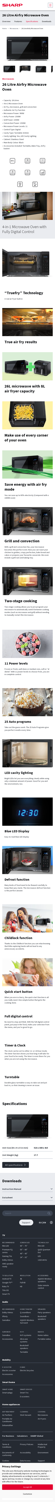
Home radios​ (43, 1335)
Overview (6, 21)
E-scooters (24, 1396)
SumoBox (6, 1320)
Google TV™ (7, 1282)
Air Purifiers (7, 1415)
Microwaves (14, 28)
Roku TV (5, 1286)
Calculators (22, 1436)
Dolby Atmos (7, 1260)
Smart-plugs (7, 1392)
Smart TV (6, 1294)
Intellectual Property (42, 1445)
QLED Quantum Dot (44, 1250)
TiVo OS (5, 1290)
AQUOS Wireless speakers (45, 1280)
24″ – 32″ (24, 1257)
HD (21, 1286)
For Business (8, 1436)
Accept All (27, 1487)
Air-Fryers (42, 1418)
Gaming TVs (7, 1256)
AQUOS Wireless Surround (27, 1321)
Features (18, 21)
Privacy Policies (26, 1444)
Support (41, 1460)
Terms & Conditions (6, 1445)
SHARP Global (36, 1436)
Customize (27, 1494)
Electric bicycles (27, 1370)
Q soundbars (25, 1312)
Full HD (23, 1282)
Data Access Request (25, 1462)
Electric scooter (9, 1370)
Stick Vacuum (25, 1415)
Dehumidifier (7, 1425)
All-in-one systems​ (24, 1340)
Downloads (46, 21)
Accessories (7, 1339)
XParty (5, 1316)
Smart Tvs (24, 1392)
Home (4, 28)
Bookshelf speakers (42, 1317)
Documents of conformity (8, 1453)
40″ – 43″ (24, 1253)
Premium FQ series (7, 1250)
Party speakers (44, 1312)
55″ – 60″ (24, 1249)
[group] (27, 49)
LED (39, 1256)
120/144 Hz (42, 1260)
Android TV (6, 1279)
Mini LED (5, 1246)
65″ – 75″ (24, 1246)
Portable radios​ (44, 1339)
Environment (43, 1452)
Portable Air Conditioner (7, 1420)
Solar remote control (43, 1286)
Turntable (24, 1352)
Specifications (32, 21)
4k (21, 1279)
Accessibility (25, 1452)
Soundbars (24, 1316)
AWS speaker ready (8, 1265)
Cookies (5, 1460)
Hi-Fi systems (25, 1335)
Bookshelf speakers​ (24, 1346)
